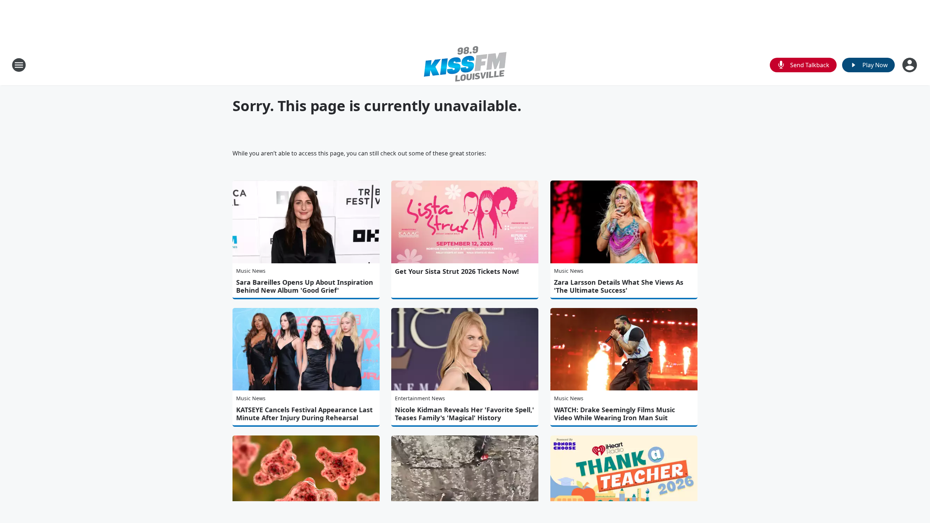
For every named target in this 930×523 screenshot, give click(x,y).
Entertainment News (420, 398)
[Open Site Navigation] (19, 65)
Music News (251, 270)
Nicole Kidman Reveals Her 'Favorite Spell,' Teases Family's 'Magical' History (464, 414)
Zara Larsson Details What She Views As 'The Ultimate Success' (618, 286)
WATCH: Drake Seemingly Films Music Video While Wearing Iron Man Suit (614, 414)
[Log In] (910, 65)
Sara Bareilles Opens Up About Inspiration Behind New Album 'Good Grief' (304, 286)
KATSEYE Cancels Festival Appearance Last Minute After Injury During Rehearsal (304, 414)
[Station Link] (465, 65)
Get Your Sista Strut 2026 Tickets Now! (457, 271)
